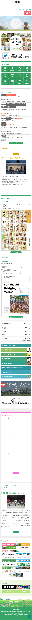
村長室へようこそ (9, 350)
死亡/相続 (5, 83)
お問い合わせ (5, 372)
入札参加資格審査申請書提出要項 (11, 367)
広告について (5, 583)
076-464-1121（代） (26, 611)
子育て (19, 70)
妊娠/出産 (12, 70)
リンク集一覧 (13, 541)
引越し (12, 76)
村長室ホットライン (9, 354)
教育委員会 (7, 358)
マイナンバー (12, 83)
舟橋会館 (27, 83)
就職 (5, 76)
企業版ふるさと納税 (9, 345)
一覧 (16, 153)
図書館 (19, 83)
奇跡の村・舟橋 (8, 376)
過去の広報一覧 (17, 252)
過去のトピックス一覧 (16, 143)
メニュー (17, 6)
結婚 (5, 70)
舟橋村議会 (7, 363)
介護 (27, 76)
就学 (27, 70)
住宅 (20, 76)
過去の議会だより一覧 (16, 317)
